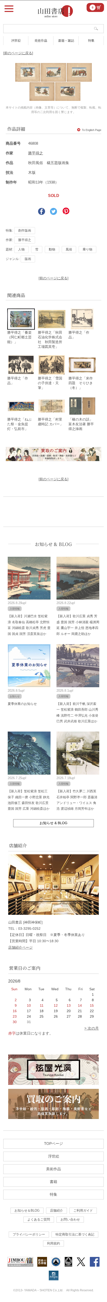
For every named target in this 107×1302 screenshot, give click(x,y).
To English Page (91, 129)
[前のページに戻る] (18, 53)
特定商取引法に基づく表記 (74, 1234)
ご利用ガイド (83, 1210)
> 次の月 (91, 1028)
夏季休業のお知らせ (22, 704)
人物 (21, 249)
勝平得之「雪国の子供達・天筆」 (50, 383)
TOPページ (53, 1143)
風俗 (69, 249)
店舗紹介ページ (20, 947)
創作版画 (24, 230)
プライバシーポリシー (29, 1234)
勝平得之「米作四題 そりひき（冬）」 (80, 383)
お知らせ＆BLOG (27, 1210)
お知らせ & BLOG (53, 544)
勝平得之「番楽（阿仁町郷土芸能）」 (19, 337)
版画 (28, 259)
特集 (91, 40)
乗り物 (87, 249)
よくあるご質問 (38, 1219)
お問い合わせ (70, 1219)
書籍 (53, 1181)
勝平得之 (35, 153)
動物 (52, 249)
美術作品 (40, 40)
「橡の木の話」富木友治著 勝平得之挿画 (81, 424)
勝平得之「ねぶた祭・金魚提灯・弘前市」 (19, 424)
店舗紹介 (56, 1210)
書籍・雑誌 (66, 40)
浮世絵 (16, 40)
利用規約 (53, 1243)
